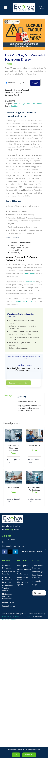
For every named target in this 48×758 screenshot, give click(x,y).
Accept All (29, 755)
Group (24, 82)
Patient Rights (34, 445)
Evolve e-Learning (9, 619)
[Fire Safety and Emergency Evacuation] (13, 435)
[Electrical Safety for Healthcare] (34, 477)
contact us (30, 281)
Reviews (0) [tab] (7, 396)
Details (18, 460)
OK (16, 755)
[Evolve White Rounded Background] (24, 4)
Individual (12, 82)
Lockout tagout (14, 106)
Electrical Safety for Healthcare (34, 488)
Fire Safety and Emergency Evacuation (14, 448)
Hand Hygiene (13, 487)
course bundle (29, 273)
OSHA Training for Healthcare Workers (27, 103)
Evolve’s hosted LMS (24, 301)
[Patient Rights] (34, 435)
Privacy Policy (7, 616)
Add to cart (35, 83)
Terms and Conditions (22, 616)
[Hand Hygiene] (13, 477)
